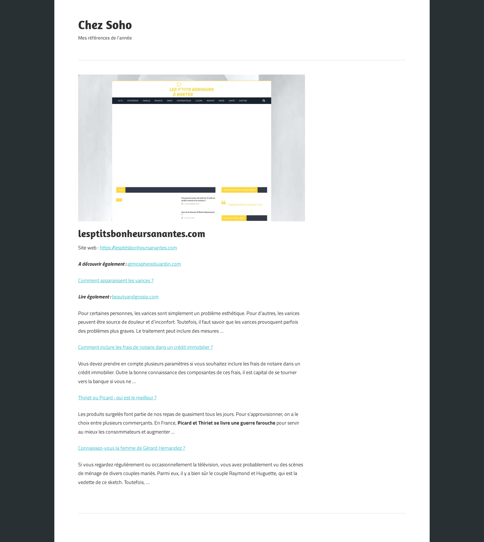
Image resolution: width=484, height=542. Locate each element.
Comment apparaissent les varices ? (115, 280)
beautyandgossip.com (135, 296)
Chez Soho (105, 24)
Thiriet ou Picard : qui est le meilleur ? (117, 397)
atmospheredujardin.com (154, 264)
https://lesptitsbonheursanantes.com (138, 247)
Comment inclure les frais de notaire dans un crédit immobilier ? (145, 347)
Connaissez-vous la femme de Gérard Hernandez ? (131, 448)
